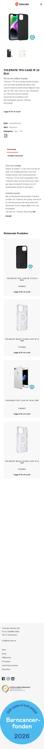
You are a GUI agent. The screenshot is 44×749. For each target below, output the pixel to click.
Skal (15, 131)
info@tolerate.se (9, 640)
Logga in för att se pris (12, 112)
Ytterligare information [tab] (15, 156)
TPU (21, 131)
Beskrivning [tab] (11, 149)
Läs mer (8, 216)
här (34, 212)
